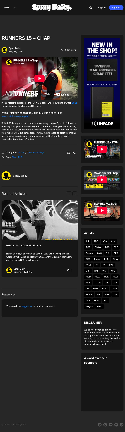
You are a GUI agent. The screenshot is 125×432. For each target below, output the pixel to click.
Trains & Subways (35, 152)
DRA (116, 253)
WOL (99, 306)
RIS (87, 288)
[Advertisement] (104, 387)
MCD (88, 277)
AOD (88, 247)
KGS (113, 271)
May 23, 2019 (15, 51)
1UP (87, 241)
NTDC (97, 282)
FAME (88, 265)
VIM (105, 300)
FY (103, 265)
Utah (96, 300)
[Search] (91, 7)
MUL (88, 282)
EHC (20, 157)
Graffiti (21, 152)
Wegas (89, 306)
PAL (116, 282)
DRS (88, 259)
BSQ (107, 247)
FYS (111, 265)
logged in (26, 306)
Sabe (104, 288)
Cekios (89, 253)
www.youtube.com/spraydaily (16, 116)
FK (97, 265)
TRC (115, 294)
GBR (88, 271)
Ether (115, 259)
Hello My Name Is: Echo (23, 245)
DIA (107, 253)
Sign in (102, 7)
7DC (96, 241)
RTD (95, 288)
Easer (97, 259)
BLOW (98, 247)
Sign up (116, 7)
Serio (114, 288)
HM (96, 271)
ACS (104, 241)
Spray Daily (14, 48)
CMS (99, 253)
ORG (107, 282)
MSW (115, 277)
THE (107, 294)
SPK (99, 294)
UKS (88, 300)
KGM (104, 271)
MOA (97, 277)
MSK (106, 277)
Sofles (89, 294)
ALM (113, 241)
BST (116, 247)
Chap (14, 157)
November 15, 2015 (23, 272)
